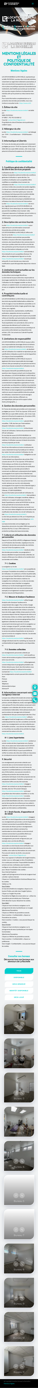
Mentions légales (9, 1383)
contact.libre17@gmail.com (16, 120)
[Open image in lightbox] (16, 1024)
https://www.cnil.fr (25, 103)
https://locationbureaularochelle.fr (17, 110)
